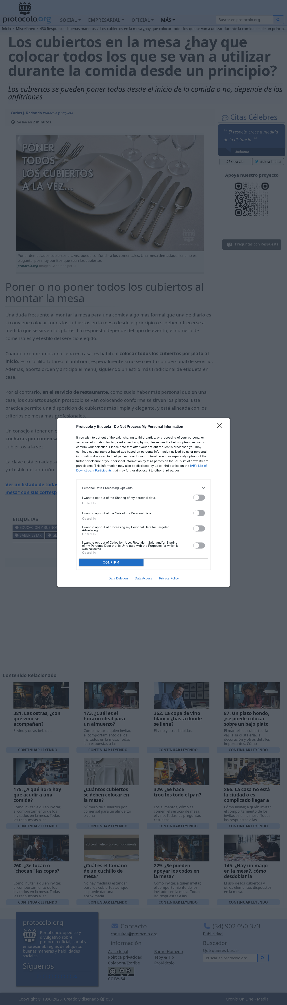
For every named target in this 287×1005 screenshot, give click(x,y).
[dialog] (143, 502)
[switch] (199, 498)
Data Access (143, 578)
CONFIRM (111, 562)
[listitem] (143, 487)
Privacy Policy (169, 578)
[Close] (221, 427)
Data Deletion (118, 578)
